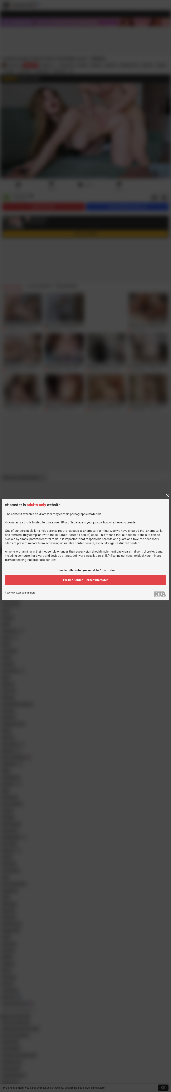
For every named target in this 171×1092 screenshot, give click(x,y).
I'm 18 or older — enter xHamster (85, 580)
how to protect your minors (20, 592)
